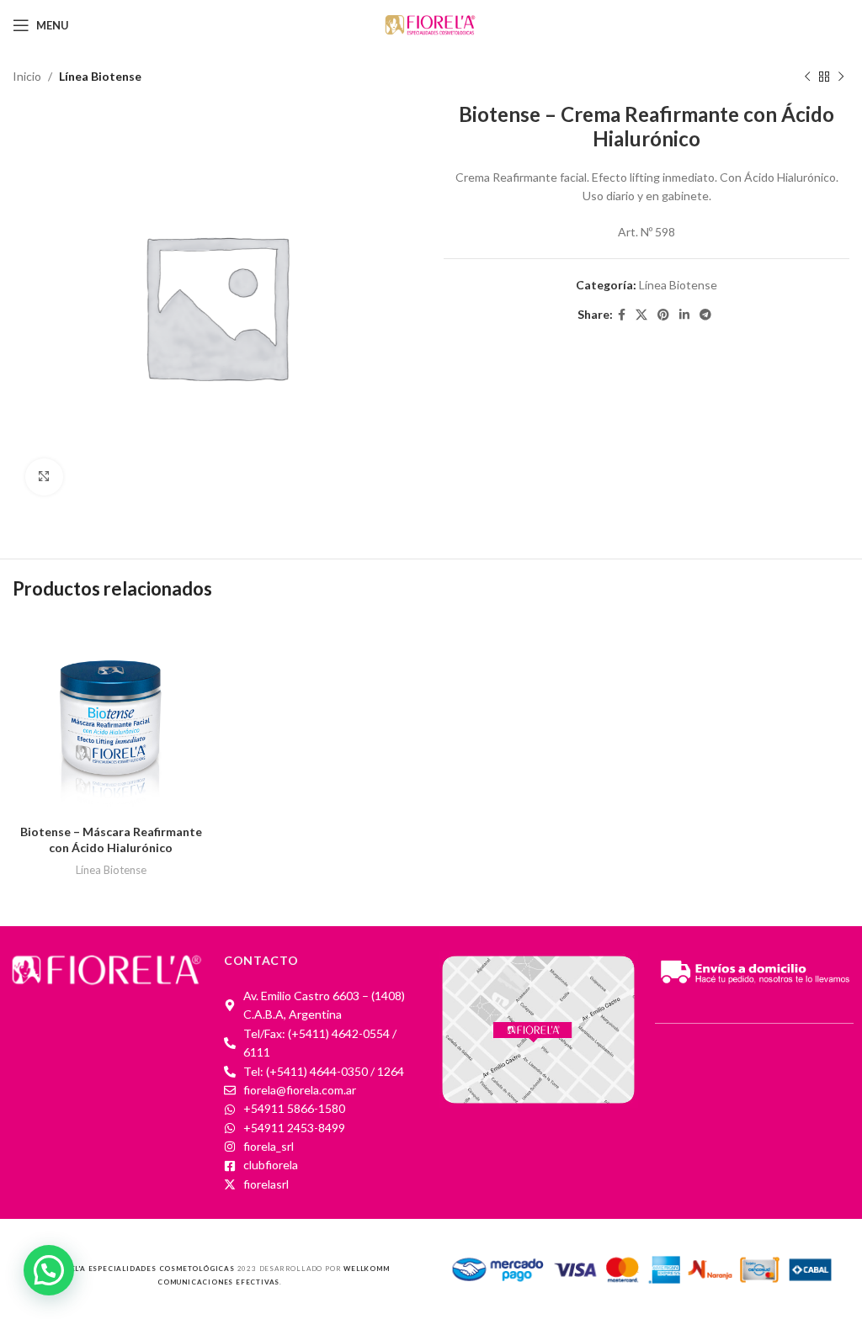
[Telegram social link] (705, 315)
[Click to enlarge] (44, 477)
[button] (49, 1270)
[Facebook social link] (622, 315)
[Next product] (841, 76)
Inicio (27, 76)
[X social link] (641, 315)
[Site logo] (431, 24)
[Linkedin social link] (684, 315)
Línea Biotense (100, 76)
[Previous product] (807, 76)
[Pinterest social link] (663, 315)
